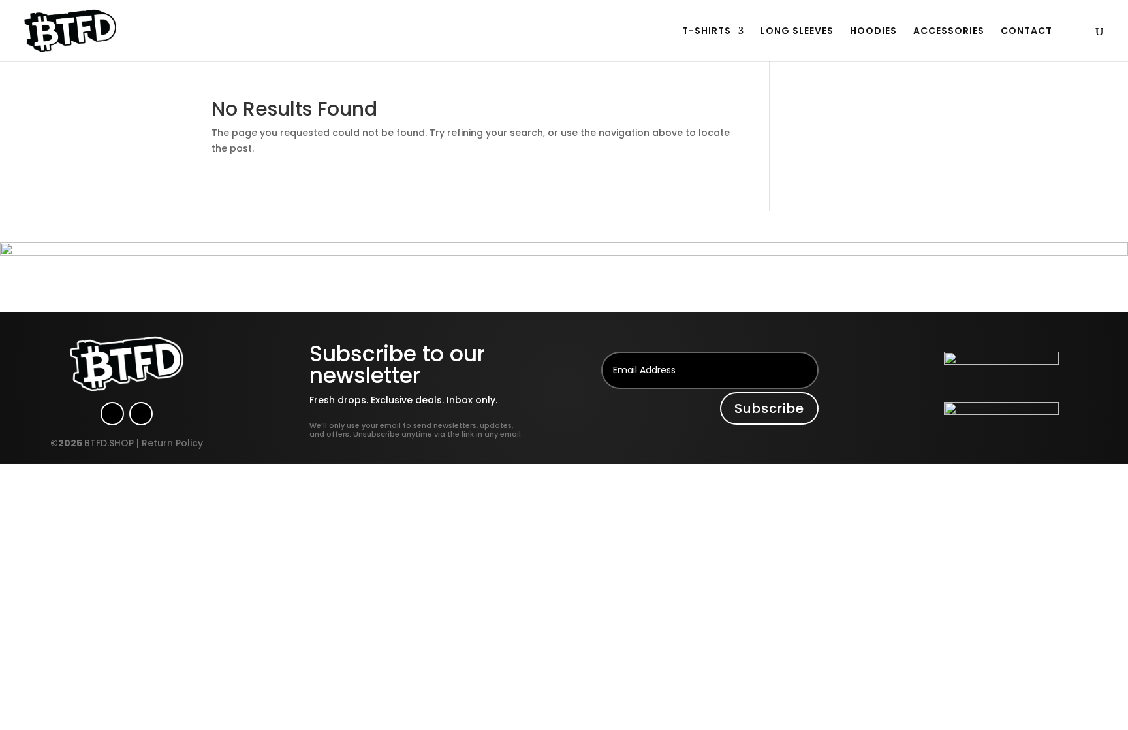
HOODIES (873, 31)
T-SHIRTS (706, 31)
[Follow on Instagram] (112, 413)
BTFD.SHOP (109, 443)
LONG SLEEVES (797, 31)
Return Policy (172, 443)
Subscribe (769, 408)
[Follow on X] (141, 413)
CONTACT (1026, 31)
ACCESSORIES (948, 31)
